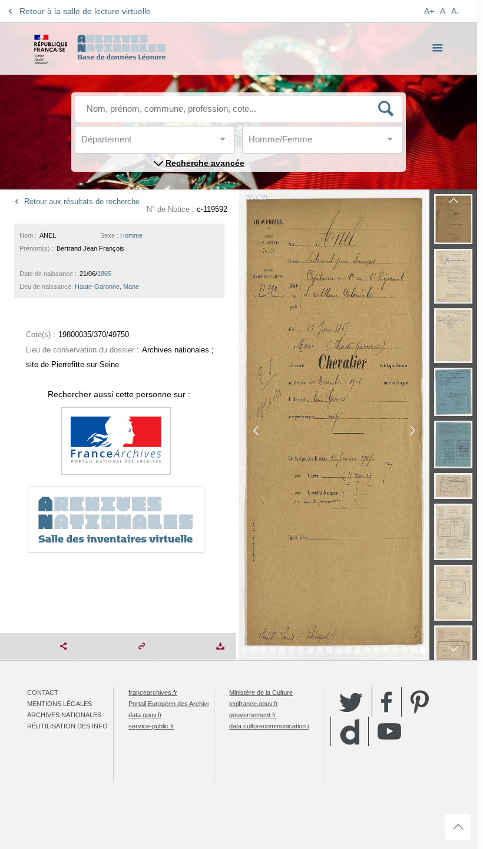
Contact (42, 692)
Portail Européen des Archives (171, 703)
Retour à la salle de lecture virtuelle (85, 11)
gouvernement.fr (252, 714)
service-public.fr (151, 726)
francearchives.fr (152, 692)
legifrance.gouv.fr (253, 703)
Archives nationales (64, 714)
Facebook (386, 702)
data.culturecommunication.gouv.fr (278, 726)
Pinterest (420, 702)
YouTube (389, 731)
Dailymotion (349, 732)
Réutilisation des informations (84, 726)
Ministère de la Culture (261, 692)
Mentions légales (59, 703)
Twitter (351, 702)
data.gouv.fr (145, 714)
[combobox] (134, 142)
